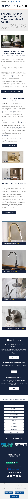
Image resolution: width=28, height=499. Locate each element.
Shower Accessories (20, 399)
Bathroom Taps (7, 396)
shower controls (6, 124)
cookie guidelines (17, 488)
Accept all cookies (8, 492)
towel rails (13, 127)
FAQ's (14, 371)
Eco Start (12, 76)
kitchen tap (18, 76)
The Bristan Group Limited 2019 (14, 466)
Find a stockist (14, 429)
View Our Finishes (10, 145)
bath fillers (20, 122)
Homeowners (16, 1)
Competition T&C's (14, 432)
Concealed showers (6, 69)
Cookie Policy (14, 408)
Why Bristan (14, 388)
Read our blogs (9, 212)
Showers (22, 396)
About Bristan (14, 405)
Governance (14, 420)
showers (20, 205)
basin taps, (14, 122)
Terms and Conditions (14, 414)
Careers (14, 423)
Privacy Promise (14, 411)
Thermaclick (12, 75)
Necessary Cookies (19, 492)
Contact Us (14, 357)
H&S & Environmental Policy (14, 417)
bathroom (12, 111)
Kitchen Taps (16, 396)
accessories (5, 135)
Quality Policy (14, 426)
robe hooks (20, 127)
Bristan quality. (17, 88)
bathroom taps (11, 205)
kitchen (4, 111)
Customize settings (14, 496)
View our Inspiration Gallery (12, 91)
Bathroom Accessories (8, 399)
